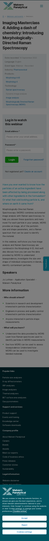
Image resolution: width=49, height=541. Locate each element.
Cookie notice (19, 511)
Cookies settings (24, 532)
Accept (24, 518)
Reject (24, 525)
